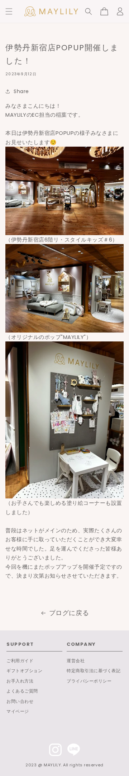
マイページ (17, 711)
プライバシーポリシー (89, 681)
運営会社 (76, 661)
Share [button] (21, 91)
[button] (9, 11)
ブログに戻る (69, 612)
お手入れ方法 (19, 681)
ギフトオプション (24, 671)
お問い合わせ (19, 701)
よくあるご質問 (22, 691)
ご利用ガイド (19, 661)
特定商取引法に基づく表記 (93, 671)
